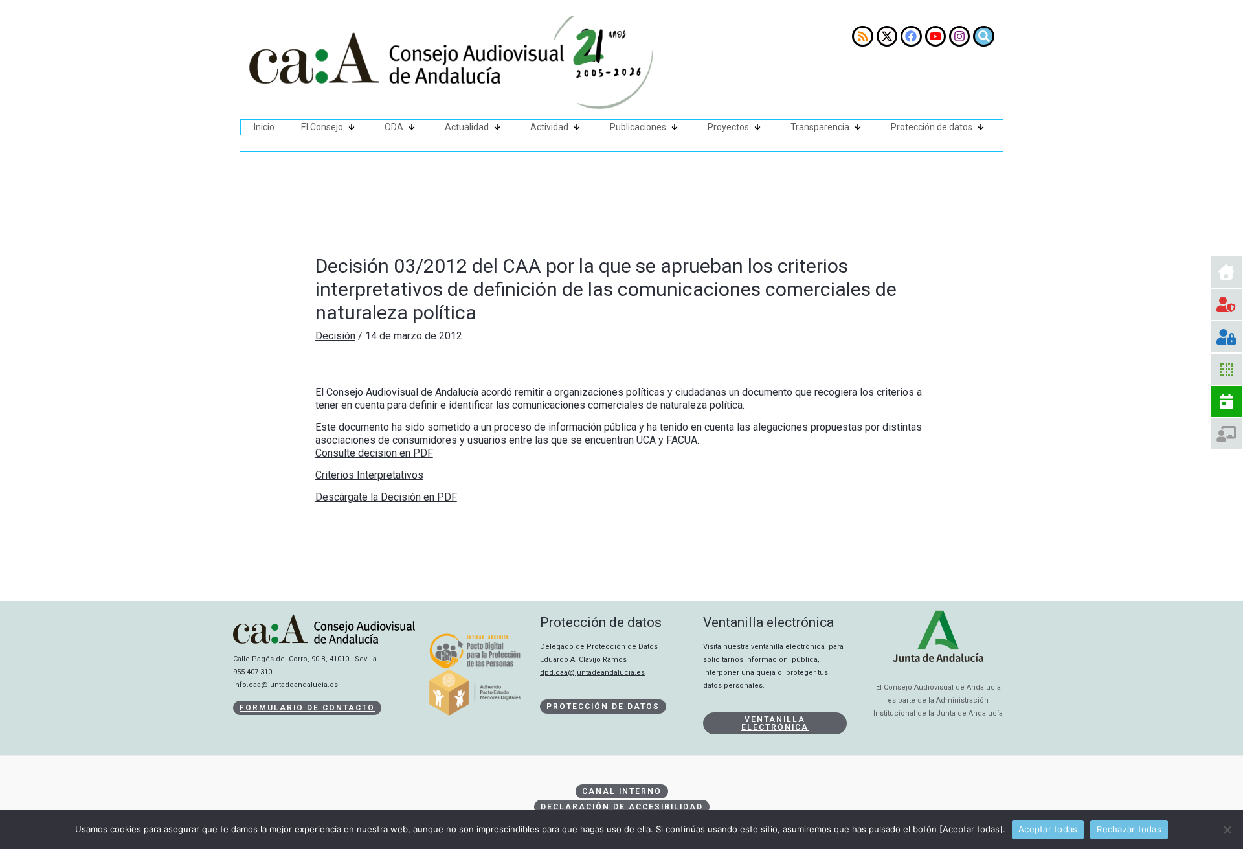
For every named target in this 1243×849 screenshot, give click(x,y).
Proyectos (728, 127)
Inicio (264, 127)
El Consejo (322, 127)
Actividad (549, 127)
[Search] (983, 36)
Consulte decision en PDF (374, 453)
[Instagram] (959, 36)
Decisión (335, 336)
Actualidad (467, 127)
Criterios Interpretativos (369, 475)
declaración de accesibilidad (622, 806)
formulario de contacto (307, 707)
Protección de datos (931, 127)
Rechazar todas (1129, 829)
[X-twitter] (887, 36)
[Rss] (862, 36)
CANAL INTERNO (622, 791)
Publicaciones (638, 127)
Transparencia (819, 127)
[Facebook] (911, 36)
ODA (394, 127)
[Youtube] (935, 36)
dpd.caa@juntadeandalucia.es (592, 672)
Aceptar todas (1047, 829)
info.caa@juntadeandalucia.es (285, 685)
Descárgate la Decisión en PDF (386, 497)
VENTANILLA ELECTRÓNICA (775, 723)
